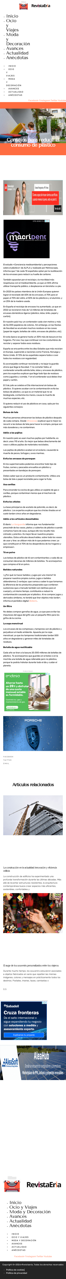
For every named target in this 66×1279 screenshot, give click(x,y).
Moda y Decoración (30, 1211)
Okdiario (33, 601)
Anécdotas (17, 57)
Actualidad (17, 53)
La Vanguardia (18, 524)
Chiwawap (32, 421)
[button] (33, 756)
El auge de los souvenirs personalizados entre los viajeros (30, 965)
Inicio (12, 16)
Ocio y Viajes (23, 1207)
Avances (14, 48)
